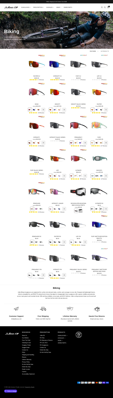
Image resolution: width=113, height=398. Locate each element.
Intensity (36, 137)
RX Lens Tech (43, 342)
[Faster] (99, 92)
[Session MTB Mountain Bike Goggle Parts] (78, 191)
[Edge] (36, 92)
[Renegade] (36, 191)
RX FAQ (42, 338)
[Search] (104, 7)
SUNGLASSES (25, 7)
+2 (43, 109)
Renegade (36, 203)
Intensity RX (57, 269)
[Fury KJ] (78, 64)
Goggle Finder (26, 347)
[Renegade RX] (36, 224)
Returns (24, 357)
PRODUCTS (61, 332)
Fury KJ (78, 76)
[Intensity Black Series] (57, 125)
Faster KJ (36, 76)
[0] (107, 7)
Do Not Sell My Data (27, 364)
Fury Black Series (36, 170)
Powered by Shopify (29, 387)
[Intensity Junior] (57, 191)
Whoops (99, 170)
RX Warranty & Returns (46, 340)
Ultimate (78, 170)
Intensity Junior (57, 203)
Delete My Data (26, 366)
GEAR (58, 7)
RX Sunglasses (44, 345)
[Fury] (99, 125)
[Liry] (57, 158)
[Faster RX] (57, 224)
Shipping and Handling (28, 354)
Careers (24, 371)
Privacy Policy (26, 362)
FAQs (23, 352)
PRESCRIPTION (38, 7)
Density (57, 104)
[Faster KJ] (36, 64)
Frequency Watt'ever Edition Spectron (99, 270)
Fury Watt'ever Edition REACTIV (99, 237)
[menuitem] (26, 7)
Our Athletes (25, 338)
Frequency (78, 137)
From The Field (26, 340)
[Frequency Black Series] (78, 257)
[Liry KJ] (99, 64)
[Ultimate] (78, 158)
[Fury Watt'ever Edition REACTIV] (99, 224)
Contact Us (25, 350)
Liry (57, 170)
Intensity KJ (57, 76)
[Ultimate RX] (99, 191)
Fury (99, 137)
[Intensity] (36, 125)
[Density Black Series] (78, 92)
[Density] (57, 92)
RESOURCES (26, 332)
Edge (36, 104)
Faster (99, 104)
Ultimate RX (99, 203)
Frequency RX (37, 269)
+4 (85, 142)
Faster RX (57, 236)
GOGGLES (49, 7)
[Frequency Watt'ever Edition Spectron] (99, 257)
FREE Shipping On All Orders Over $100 (56, 1)
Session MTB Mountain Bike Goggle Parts (78, 204)
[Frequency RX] (36, 257)
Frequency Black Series (78, 269)
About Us (24, 335)
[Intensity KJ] (57, 64)
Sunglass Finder (26, 345)
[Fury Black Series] (36, 158)
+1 (106, 109)
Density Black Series (78, 104)
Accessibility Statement (28, 374)
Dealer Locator (26, 369)
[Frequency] (78, 125)
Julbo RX (42, 335)
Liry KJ (99, 76)
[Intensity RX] (57, 257)
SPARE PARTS (68, 7)
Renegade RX (36, 236)
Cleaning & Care (26, 342)
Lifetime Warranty (26, 359)
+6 (106, 142)
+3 (43, 142)
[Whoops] (99, 158)
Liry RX (78, 236)
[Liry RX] (78, 224)
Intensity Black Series (57, 137)
